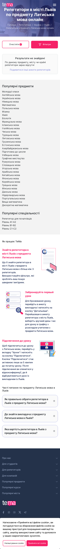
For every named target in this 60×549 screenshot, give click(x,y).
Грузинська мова (11, 141)
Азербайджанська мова (15, 148)
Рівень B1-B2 (9, 225)
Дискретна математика (15, 205)
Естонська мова (11, 145)
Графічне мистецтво (13, 158)
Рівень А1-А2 (9, 222)
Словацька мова (11, 165)
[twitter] (19, 512)
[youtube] (14, 512)
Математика (9, 105)
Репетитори (25, 25)
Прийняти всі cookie (37, 543)
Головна (12, 25)
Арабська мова (10, 171)
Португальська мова (13, 198)
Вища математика (12, 201)
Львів (47, 25)
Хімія (5, 115)
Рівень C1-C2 (9, 228)
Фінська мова (9, 188)
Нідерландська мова (13, 195)
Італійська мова (11, 128)
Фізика (5, 111)
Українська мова (11, 98)
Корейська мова (11, 181)
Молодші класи (10, 91)
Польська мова (10, 108)
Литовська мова (11, 138)
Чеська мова (9, 131)
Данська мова (10, 191)
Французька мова (12, 121)
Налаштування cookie (14, 543)
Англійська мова (11, 95)
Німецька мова (10, 101)
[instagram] (9, 512)
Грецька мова (9, 185)
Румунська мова (11, 161)
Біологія (6, 118)
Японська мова (10, 178)
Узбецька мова (10, 155)
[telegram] (25, 512)
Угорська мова (10, 168)
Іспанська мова (10, 125)
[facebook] (3, 512)
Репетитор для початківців (17, 218)
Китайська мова (11, 175)
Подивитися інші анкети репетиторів (30, 69)
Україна (37, 25)
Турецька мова (10, 135)
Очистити (15, 44)
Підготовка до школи (14, 151)
